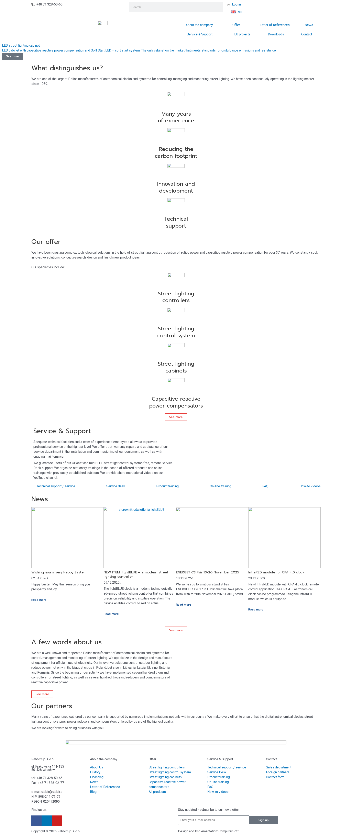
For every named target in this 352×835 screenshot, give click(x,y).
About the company (103, 759)
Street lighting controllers (176, 297)
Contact (306, 34)
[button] (19, 736)
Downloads (276, 34)
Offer (236, 25)
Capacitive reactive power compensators (176, 402)
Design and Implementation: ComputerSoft (208, 831)
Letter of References (275, 25)
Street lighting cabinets (176, 367)
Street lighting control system (176, 332)
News (309, 25)
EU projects (242, 34)
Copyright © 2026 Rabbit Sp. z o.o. (55, 831)
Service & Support (199, 34)
